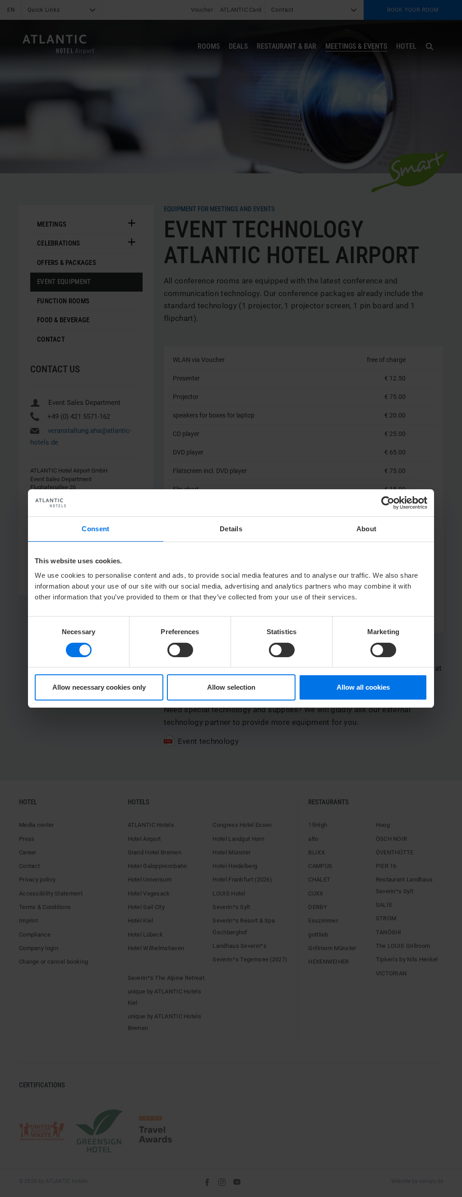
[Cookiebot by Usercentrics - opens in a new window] (387, 503)
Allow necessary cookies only (99, 687)
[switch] (180, 650)
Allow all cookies (363, 687)
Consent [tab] (95, 529)
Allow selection (231, 687)
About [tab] (366, 529)
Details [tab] (231, 529)
